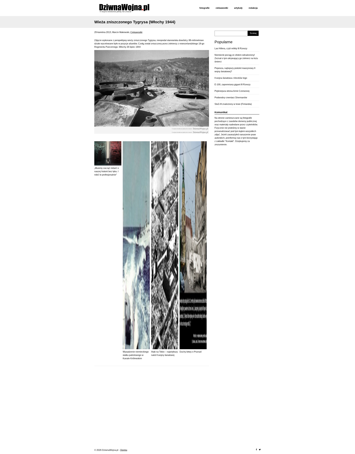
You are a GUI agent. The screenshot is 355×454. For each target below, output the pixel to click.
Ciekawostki (222, 8)
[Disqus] (151, 404)
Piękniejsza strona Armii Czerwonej (232, 91)
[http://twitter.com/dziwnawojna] (260, 449)
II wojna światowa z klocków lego (231, 78)
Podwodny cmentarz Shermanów (231, 97)
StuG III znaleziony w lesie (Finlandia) (233, 104)
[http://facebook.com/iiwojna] (256, 449)
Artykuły (238, 8)
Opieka (123, 450)
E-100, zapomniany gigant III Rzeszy (232, 84)
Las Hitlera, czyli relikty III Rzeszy (231, 48)
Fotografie (204, 8)
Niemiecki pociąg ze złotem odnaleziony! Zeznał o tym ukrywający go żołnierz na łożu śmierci (236, 58)
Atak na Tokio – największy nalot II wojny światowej (164, 353)
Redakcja (253, 8)
